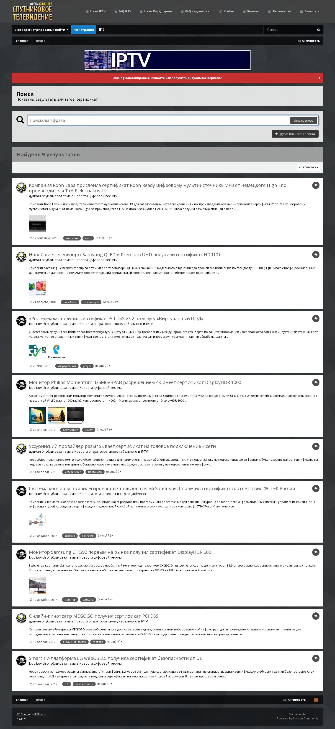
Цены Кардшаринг (158, 11)
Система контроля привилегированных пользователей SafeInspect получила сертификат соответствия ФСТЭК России (162, 488)
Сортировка (308, 167)
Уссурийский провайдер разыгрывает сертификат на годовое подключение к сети (122, 446)
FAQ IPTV (124, 11)
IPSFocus (40, 714)
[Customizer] (101, 29)
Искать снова (303, 120)
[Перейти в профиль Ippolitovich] (21, 321)
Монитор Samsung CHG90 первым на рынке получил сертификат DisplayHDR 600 (120, 552)
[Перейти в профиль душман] (21, 188)
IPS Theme (23, 714)
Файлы (228, 11)
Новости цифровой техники (96, 196)
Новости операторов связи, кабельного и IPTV (116, 323)
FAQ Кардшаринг (198, 11)
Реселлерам (281, 11)
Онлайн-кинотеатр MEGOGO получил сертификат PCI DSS (93, 616)
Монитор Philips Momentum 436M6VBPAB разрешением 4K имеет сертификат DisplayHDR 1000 (135, 382)
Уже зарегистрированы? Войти (40, 30)
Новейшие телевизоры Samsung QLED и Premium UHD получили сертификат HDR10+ (125, 254)
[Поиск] (318, 29)
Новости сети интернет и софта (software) (112, 493)
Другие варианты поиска (296, 134)
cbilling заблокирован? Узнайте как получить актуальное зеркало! (167, 78)
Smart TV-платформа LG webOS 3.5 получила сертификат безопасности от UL (115, 658)
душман (35, 196)
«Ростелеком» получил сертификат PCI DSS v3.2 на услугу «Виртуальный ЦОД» (116, 318)
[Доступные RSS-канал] (316, 699)
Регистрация (83, 30)
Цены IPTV (98, 11)
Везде (304, 29)
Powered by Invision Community (297, 718)
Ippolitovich (37, 323)
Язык (20, 719)
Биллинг (253, 11)
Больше (310, 11)
